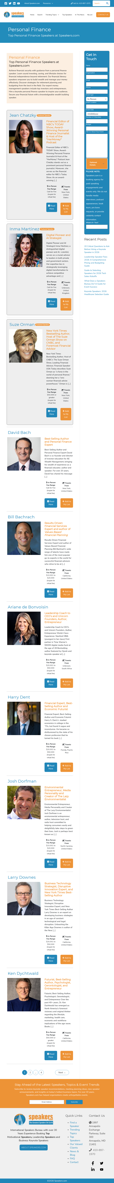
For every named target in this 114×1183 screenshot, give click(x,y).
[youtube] (102, 1169)
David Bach (19, 432)
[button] (52, 3)
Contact (74, 1162)
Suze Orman (22, 324)
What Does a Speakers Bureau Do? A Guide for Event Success (95, 284)
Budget (89, 124)
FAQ (72, 1158)
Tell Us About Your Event (95, 132)
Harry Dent (19, 697)
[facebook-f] (93, 1163)
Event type (89, 95)
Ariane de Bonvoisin (28, 607)
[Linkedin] (14, 3)
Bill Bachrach (21, 516)
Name (88, 65)
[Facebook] (6, 3)
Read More (52, 207)
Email (88, 80)
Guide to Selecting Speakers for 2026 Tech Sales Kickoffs (95, 273)
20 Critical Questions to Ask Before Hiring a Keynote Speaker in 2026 (96, 249)
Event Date (90, 110)
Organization (91, 73)
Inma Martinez (24, 228)
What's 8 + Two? (92, 223)
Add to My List (66, 208)
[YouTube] (18, 3)
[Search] (107, 3)
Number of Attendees (94, 117)
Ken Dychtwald (23, 973)
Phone (89, 87)
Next (62, 1072)
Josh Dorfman (22, 781)
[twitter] (102, 1163)
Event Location (92, 102)
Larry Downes (22, 877)
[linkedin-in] (93, 1169)
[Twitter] (10, 3)
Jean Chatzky (23, 115)
